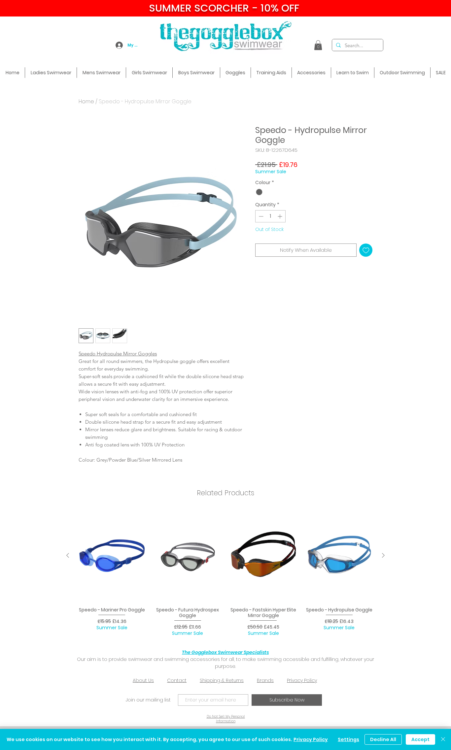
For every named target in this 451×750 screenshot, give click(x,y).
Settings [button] (348, 739)
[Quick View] (112, 555)
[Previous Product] (68, 555)
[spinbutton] (270, 216)
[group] (225, 573)
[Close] (443, 739)
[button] (318, 45)
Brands (265, 680)
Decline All (383, 739)
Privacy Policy (302, 680)
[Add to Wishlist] (366, 250)
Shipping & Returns (222, 680)
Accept (420, 739)
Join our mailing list (148, 700)
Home (86, 101)
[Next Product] (383, 555)
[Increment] (280, 216)
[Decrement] (260, 216)
